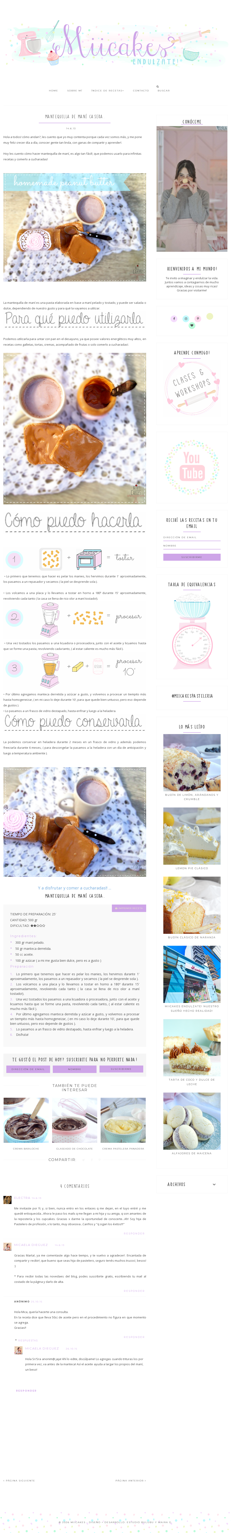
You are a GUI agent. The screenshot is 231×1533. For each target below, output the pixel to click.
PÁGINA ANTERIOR (130, 1480)
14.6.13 (37, 1198)
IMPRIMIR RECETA (130, 908)
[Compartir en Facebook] (92, 1160)
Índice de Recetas (106, 90)
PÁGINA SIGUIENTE (20, 1480)
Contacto (141, 90)
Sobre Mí (74, 90)
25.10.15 (36, 1301)
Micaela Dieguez (31, 1245)
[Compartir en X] (83, 1160)
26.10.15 (71, 1348)
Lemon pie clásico (192, 868)
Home (53, 90)
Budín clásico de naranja (192, 937)
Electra (22, 1198)
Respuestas (28, 1340)
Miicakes (78, 1522)
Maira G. (165, 1522)
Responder (134, 1233)
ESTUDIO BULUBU (140, 1522)
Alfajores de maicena (192, 1153)
